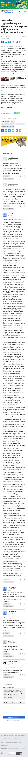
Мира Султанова (12, 587)
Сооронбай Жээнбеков (8, 124)
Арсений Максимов (13, 158)
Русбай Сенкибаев (12, 661)
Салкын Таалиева (12, 213)
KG (19, 11)
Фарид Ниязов (20, 124)
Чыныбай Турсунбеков (8, 126)
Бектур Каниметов (13, 184)
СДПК (12, 121)
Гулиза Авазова (5, 38)
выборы (7, 121)
